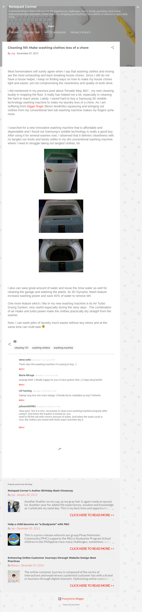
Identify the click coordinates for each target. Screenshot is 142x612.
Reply (22, 369)
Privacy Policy (81, 32)
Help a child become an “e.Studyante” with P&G (38, 524)
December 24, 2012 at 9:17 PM (48, 407)
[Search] (138, 7)
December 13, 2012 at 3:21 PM (44, 391)
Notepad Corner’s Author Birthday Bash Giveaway (40, 490)
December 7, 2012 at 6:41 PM (43, 360)
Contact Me (32, 32)
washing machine (63, 347)
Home (15, 32)
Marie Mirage (26, 375)
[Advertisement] (131, 83)
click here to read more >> (92, 515)
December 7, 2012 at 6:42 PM (46, 375)
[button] (112, 48)
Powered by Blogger (72, 598)
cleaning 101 (22, 347)
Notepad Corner (23, 7)
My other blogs (55, 32)
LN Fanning (25, 390)
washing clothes (41, 347)
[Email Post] (15, 342)
